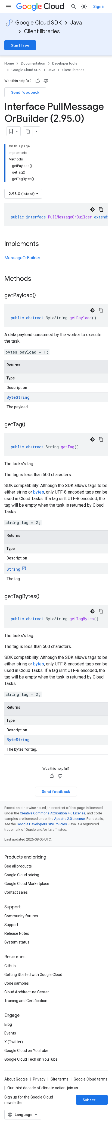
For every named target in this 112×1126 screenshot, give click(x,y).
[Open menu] (8, 6)
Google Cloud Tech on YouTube (31, 1059)
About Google (16, 1079)
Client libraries (42, 31)
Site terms (60, 1079)
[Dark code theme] (92, 209)
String (13, 569)
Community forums (21, 916)
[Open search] (73, 6)
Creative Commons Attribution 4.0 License (52, 813)
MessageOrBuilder (22, 257)
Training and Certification (25, 1001)
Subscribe (92, 1099)
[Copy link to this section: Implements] (44, 244)
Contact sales (16, 892)
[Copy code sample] (101, 209)
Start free (20, 45)
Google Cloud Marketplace (26, 883)
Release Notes (16, 933)
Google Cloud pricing (21, 875)
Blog (8, 1024)
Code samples (16, 983)
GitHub (10, 966)
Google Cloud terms (90, 1079)
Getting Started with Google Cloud (33, 974)
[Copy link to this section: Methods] (38, 279)
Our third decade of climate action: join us (42, 1088)
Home (9, 63)
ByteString (18, 397)
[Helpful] (38, 81)
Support (11, 925)
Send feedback (25, 92)
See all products (18, 866)
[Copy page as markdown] (28, 131)
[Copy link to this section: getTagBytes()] (44, 597)
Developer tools (64, 63)
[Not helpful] (46, 81)
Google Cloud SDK (38, 22)
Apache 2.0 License (69, 819)
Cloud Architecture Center (26, 992)
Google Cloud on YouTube (26, 1050)
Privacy (39, 1079)
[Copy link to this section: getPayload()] (41, 296)
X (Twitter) (13, 1042)
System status (16, 942)
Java (76, 22)
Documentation (33, 63)
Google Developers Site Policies (42, 824)
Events (10, 1033)
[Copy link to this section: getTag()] (30, 425)
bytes (38, 492)
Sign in (99, 6)
